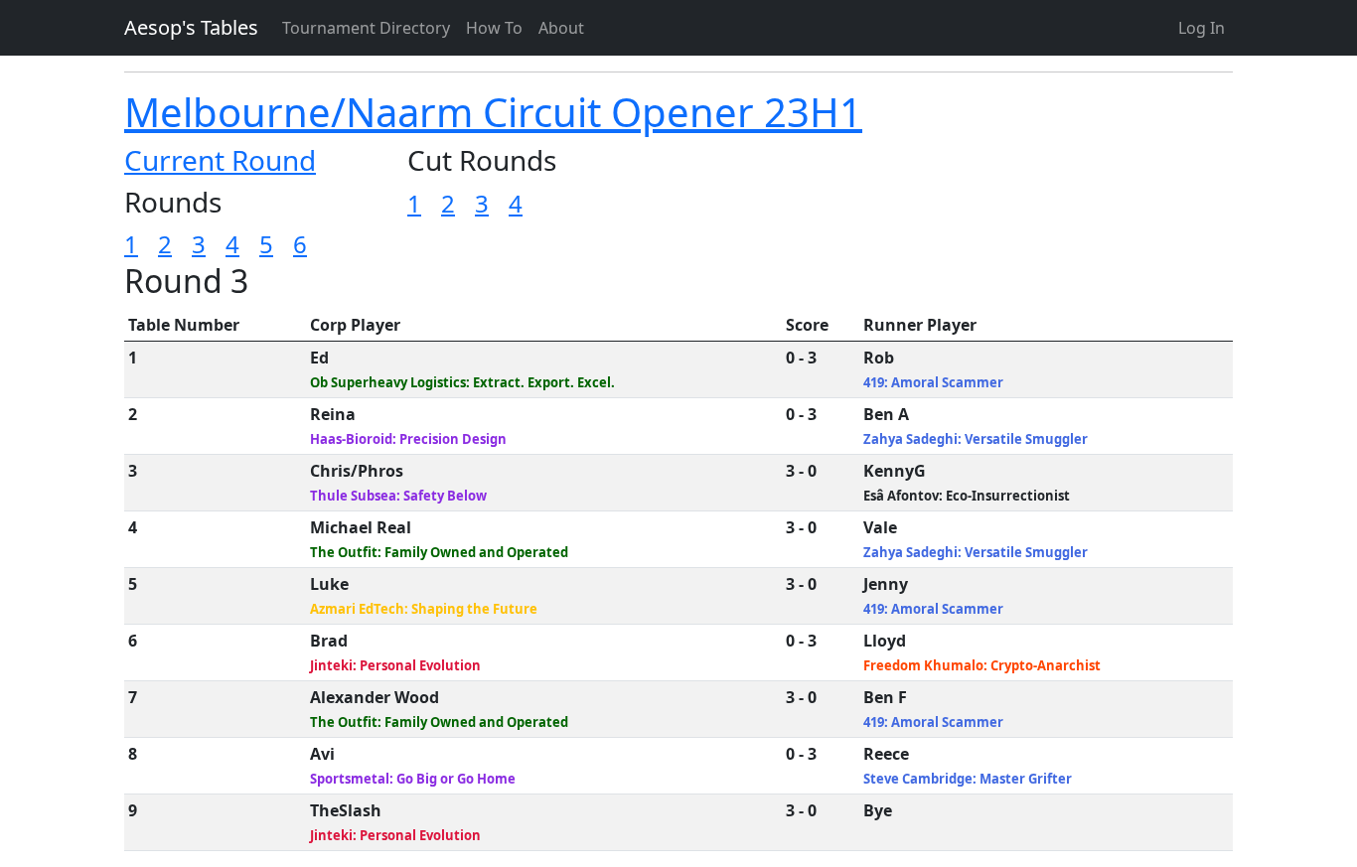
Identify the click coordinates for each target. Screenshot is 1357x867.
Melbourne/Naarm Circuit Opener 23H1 (493, 111)
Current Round (220, 160)
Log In (1201, 28)
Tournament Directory (366, 28)
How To (494, 28)
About (561, 28)
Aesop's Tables (191, 27)
